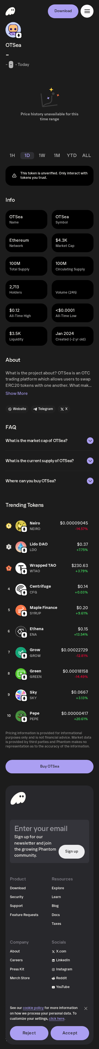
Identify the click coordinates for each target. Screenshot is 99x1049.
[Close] (86, 1008)
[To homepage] (18, 798)
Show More (17, 393)
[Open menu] (87, 11)
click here (56, 1019)
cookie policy (33, 1008)
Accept (69, 1033)
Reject (29, 1033)
